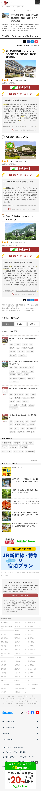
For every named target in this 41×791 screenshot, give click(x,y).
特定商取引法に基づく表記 (25, 762)
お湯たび (23, 698)
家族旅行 (12, 432)
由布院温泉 (31, 688)
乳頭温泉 (17, 626)
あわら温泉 (18, 657)
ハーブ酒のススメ (19, 705)
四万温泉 (31, 638)
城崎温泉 (3, 665)
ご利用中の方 (8, 739)
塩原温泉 (17, 642)
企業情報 (6, 733)
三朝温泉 (3, 673)
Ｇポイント (29, 696)
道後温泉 (17, 669)
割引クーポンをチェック (22, 94)
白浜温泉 (31, 665)
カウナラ (34, 701)
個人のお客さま (8, 721)
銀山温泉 (17, 634)
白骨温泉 (3, 646)
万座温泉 (17, 638)
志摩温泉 (3, 688)
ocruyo (18, 698)
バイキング (21, 351)
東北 (31, 344)
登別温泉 (17, 622)
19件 (24, 80)
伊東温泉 (17, 650)
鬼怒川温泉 (4, 642)
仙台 (18, 348)
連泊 (16, 428)
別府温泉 (17, 676)
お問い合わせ (7, 747)
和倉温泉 (17, 653)
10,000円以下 (14, 408)
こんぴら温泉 (32, 669)
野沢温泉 (31, 642)
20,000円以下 (22, 355)
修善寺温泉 (31, 650)
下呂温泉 (3, 661)
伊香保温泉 (4, 638)
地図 (21, 83)
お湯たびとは (11, 696)
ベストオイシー (13, 701)
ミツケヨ (4, 703)
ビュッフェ (30, 351)
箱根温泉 (17, 684)
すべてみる (34, 460)
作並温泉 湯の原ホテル (17, 137)
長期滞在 (25, 401)
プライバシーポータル (27, 757)
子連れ (25, 344)
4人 (16, 367)
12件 (24, 161)
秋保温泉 (17, 630)
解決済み (33, 324)
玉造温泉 (17, 673)
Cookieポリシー (8, 762)
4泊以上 (31, 405)
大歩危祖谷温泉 (19, 688)
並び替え (4, 331)
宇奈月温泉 (31, 657)
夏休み (20, 374)
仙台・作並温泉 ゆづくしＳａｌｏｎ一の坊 (21, 218)
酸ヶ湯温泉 (18, 680)
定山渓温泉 (4, 622)
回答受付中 (20, 324)
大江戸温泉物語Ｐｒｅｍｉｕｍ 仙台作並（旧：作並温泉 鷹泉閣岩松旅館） (21, 54)
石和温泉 (31, 646)
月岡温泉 (17, 646)
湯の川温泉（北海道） (6, 627)
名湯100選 (13, 355)
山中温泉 (31, 653)
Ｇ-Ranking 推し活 (20, 703)
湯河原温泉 (4, 650)
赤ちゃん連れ (24, 367)
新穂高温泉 (31, 661)
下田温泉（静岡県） (5, 654)
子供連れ (17, 344)
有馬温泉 (17, 665)
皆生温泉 (31, 673)
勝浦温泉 (3, 669)
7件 (24, 242)
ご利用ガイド (20, 696)
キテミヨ (4, 701)
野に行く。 (28, 701)
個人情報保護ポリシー (10, 757)
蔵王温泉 (3, 634)
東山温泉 (31, 630)
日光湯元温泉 (5, 684)
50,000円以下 (14, 382)
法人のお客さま (8, 727)
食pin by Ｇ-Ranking (32, 703)
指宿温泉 (17, 692)
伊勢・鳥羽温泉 (33, 684)
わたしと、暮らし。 (33, 698)
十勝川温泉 (31, 622)
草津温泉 (31, 634)
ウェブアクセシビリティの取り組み (14, 752)
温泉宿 (26, 374)
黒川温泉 (31, 676)
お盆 (11, 428)
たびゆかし (11, 703)
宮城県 (12, 348)
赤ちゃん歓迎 (14, 378)
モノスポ (21, 701)
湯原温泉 (3, 676)
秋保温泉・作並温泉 (27, 348)
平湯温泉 (17, 661)
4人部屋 (22, 378)
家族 (11, 344)
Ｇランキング (4, 698)
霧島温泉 (3, 680)
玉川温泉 (31, 680)
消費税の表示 (18, 747)
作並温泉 (12, 351)
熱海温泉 (3, 692)
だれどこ (12, 698)
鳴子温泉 (31, 626)
